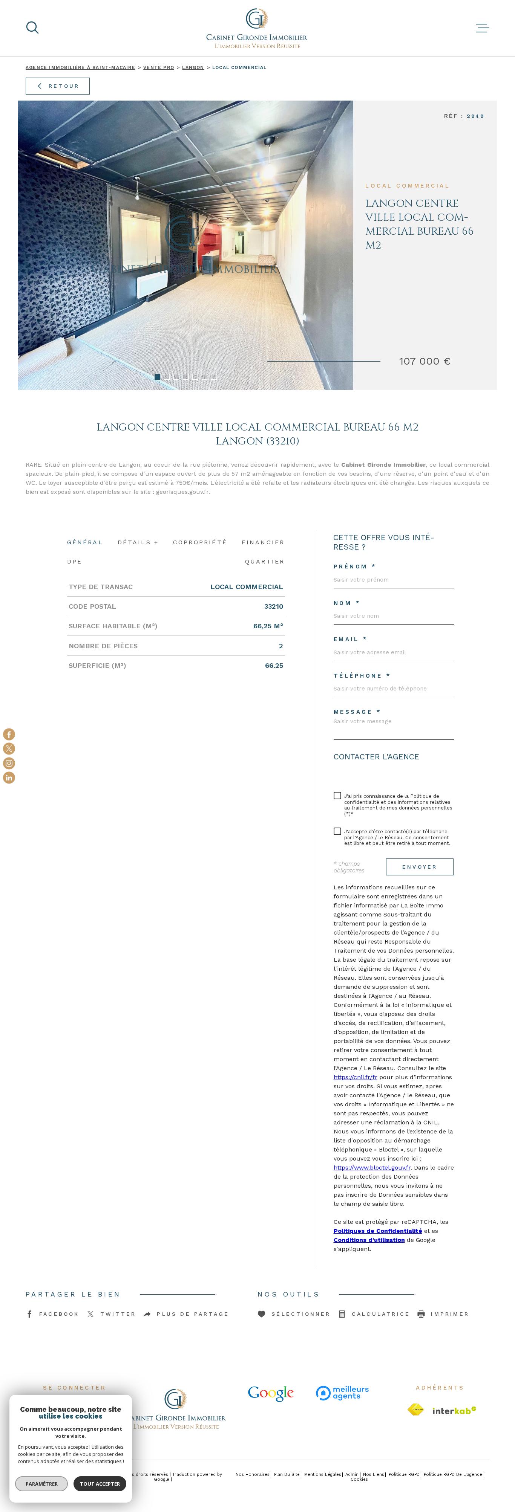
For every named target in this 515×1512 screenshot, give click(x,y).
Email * (351, 639)
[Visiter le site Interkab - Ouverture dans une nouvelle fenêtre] (455, 1410)
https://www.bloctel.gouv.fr (372, 1167)
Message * (358, 712)
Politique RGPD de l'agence (453, 1474)
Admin (352, 1474)
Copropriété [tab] (200, 542)
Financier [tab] (263, 542)
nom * (347, 603)
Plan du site (287, 1474)
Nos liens (373, 1474)
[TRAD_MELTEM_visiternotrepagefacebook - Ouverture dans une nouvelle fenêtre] (9, 734)
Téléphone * (363, 676)
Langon (193, 67)
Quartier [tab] (265, 561)
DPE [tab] (75, 561)
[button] (157, 377)
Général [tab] (85, 542)
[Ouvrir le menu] (482, 28)
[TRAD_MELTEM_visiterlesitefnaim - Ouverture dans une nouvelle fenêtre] (416, 1409)
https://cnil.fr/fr (355, 1077)
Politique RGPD (404, 1474)
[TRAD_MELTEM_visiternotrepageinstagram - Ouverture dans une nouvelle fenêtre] (9, 763)
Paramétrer (42, 1483)
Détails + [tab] (138, 542)
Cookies (359, 1479)
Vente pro (158, 67)
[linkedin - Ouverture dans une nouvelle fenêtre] (9, 778)
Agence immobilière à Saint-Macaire (80, 67)
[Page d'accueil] (257, 28)
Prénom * (355, 567)
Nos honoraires (253, 1474)
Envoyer (419, 867)
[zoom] (185, 245)
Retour (64, 86)
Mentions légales (322, 1474)
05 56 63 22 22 (368, 777)
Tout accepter (100, 1483)
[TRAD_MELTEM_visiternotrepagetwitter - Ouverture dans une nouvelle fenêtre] (9, 749)
